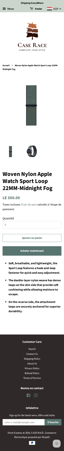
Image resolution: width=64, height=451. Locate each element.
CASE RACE (37, 432)
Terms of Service (32, 378)
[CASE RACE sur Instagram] (36, 396)
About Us (32, 363)
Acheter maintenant (32, 251)
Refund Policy (32, 373)
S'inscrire (53, 422)
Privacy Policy (32, 368)
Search (32, 348)
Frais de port (29, 204)
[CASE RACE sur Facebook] (28, 396)
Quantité (8, 218)
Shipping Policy (32, 358)
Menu (10, 8)
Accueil (6, 65)
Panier (38, 9)
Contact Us (32, 353)
